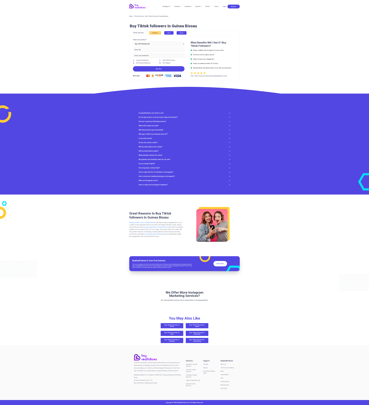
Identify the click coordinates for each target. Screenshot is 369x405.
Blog (222, 371)
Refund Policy (225, 385)
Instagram (166, 6)
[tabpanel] (184, 58)
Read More (220, 264)
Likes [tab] (168, 33)
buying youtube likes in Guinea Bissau (155, 227)
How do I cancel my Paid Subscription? (152, 121)
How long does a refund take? (149, 168)
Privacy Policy (225, 381)
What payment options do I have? (150, 155)
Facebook (187, 6)
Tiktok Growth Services (193, 380)
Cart (222, 378)
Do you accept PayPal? (147, 164)
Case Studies (225, 374)
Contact (205, 364)
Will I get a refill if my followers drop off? (153, 134)
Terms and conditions (227, 367)
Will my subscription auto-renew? (150, 147)
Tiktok (207, 6)
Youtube (177, 6)
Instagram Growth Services (191, 365)
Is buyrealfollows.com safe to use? (151, 113)
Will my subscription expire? (148, 151)
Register (233, 6)
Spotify (198, 6)
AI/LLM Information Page (209, 372)
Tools (216, 6)
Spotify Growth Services (190, 384)
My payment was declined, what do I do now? (154, 159)
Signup (205, 367)
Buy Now (159, 69)
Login (224, 6)
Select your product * (140, 39)
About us (223, 364)
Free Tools (224, 388)
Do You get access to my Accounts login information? (158, 117)
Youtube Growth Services (191, 370)
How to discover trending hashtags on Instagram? (157, 176)
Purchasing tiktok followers (154, 234)
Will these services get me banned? (151, 130)
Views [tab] (181, 33)
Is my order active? (145, 138)
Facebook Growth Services (191, 376)
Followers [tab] (155, 33)
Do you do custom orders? (148, 142)
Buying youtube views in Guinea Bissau (142, 222)
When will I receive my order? (149, 126)
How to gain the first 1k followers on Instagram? (156, 172)
